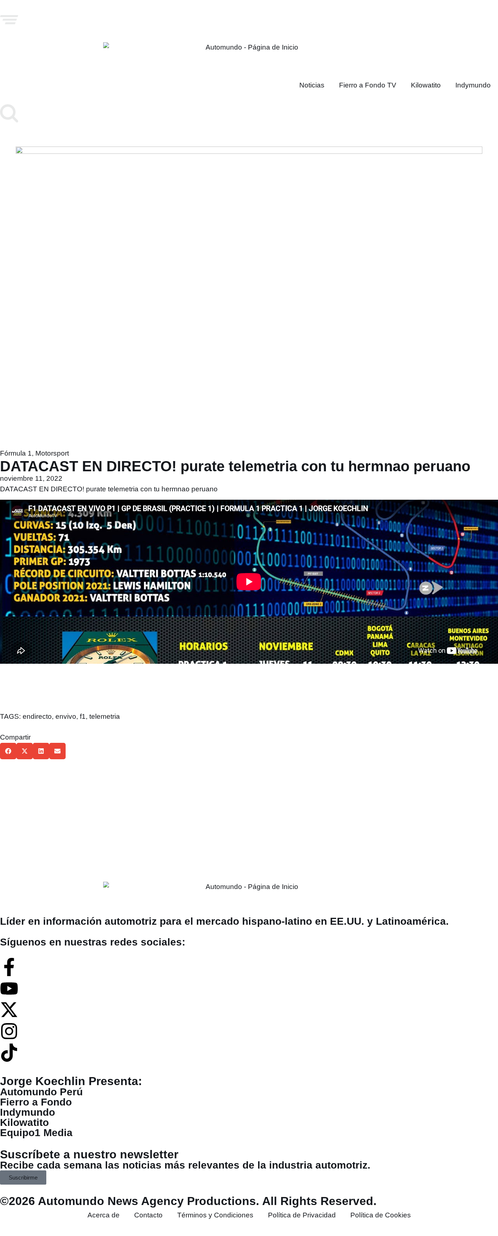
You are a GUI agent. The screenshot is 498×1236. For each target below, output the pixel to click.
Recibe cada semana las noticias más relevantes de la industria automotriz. (185, 1165)
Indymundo (473, 85)
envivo (65, 716)
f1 (83, 716)
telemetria (104, 716)
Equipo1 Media (36, 1132)
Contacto (148, 1215)
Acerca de (103, 1215)
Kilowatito (426, 85)
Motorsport (52, 453)
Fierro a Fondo (36, 1102)
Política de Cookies (380, 1215)
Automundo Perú (41, 1091)
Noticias (311, 85)
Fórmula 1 (16, 453)
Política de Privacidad (302, 1215)
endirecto (37, 716)
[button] (8, 751)
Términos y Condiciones (215, 1215)
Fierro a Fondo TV (367, 85)
